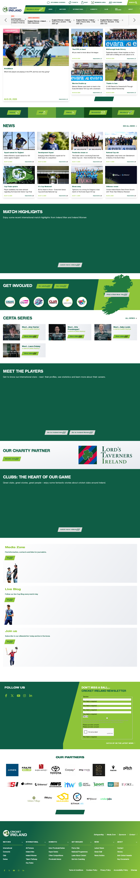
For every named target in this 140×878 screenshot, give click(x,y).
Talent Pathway (31, 859)
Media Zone (111, 834)
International (78, 9)
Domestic (93, 9)
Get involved (77, 842)
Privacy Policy (105, 870)
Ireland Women (31, 856)
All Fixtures (30, 848)
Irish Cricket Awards (124, 856)
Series (5, 859)
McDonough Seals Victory (116, 49)
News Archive (99, 856)
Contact (120, 848)
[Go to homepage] (10, 9)
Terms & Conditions (76, 870)
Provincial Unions (55, 859)
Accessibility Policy (121, 870)
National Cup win (112, 152)
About (130, 9)
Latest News (99, 848)
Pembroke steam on (80, 152)
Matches (62, 9)
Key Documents (123, 859)
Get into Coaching (78, 859)
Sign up (85, 716)
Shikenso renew (112, 186)
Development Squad (45, 152)
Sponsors (122, 834)
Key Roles (29, 863)
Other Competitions (56, 856)
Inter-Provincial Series (57, 848)
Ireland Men (30, 852)
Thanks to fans (111, 83)
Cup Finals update (11, 186)
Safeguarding (99, 834)
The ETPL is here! (79, 49)
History (120, 852)
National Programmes (80, 852)
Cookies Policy (91, 870)
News (50, 9)
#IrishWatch (8, 69)
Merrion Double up (79, 83)
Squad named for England (14, 152)
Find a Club (76, 848)
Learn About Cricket (79, 856)
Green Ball (98, 852)
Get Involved (118, 9)
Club (106, 9)
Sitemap (134, 870)
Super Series (53, 852)
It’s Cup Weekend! (45, 186)
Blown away (76, 186)
